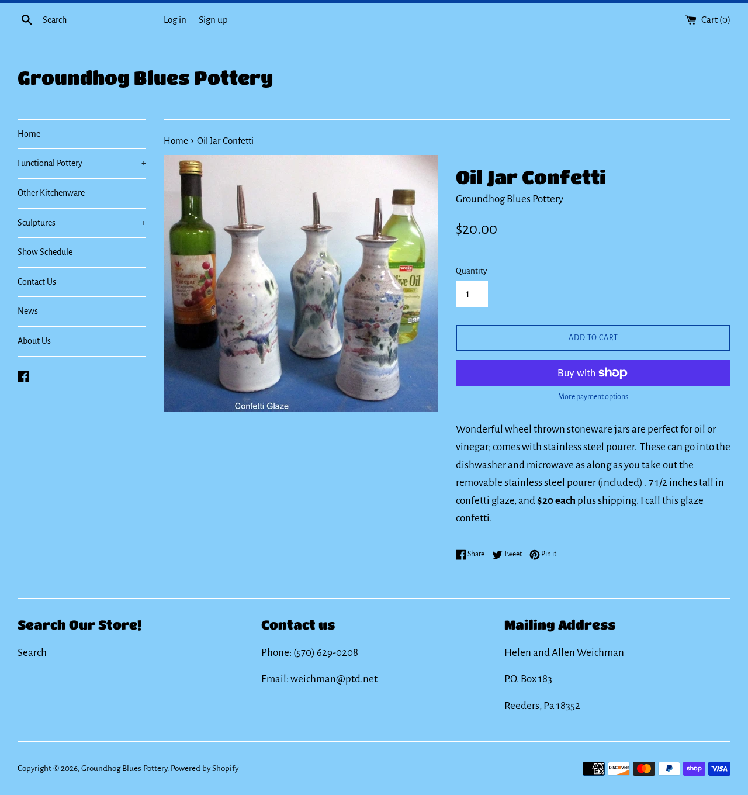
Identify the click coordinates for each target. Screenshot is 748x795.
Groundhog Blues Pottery (145, 77)
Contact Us (37, 281)
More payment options (593, 397)
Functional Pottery (82, 163)
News (28, 311)
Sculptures (82, 222)
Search (32, 652)
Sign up (213, 20)
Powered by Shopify (204, 768)
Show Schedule (45, 252)
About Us (34, 340)
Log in (175, 20)
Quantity (471, 271)
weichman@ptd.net (334, 679)
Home (29, 134)
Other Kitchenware (51, 193)
